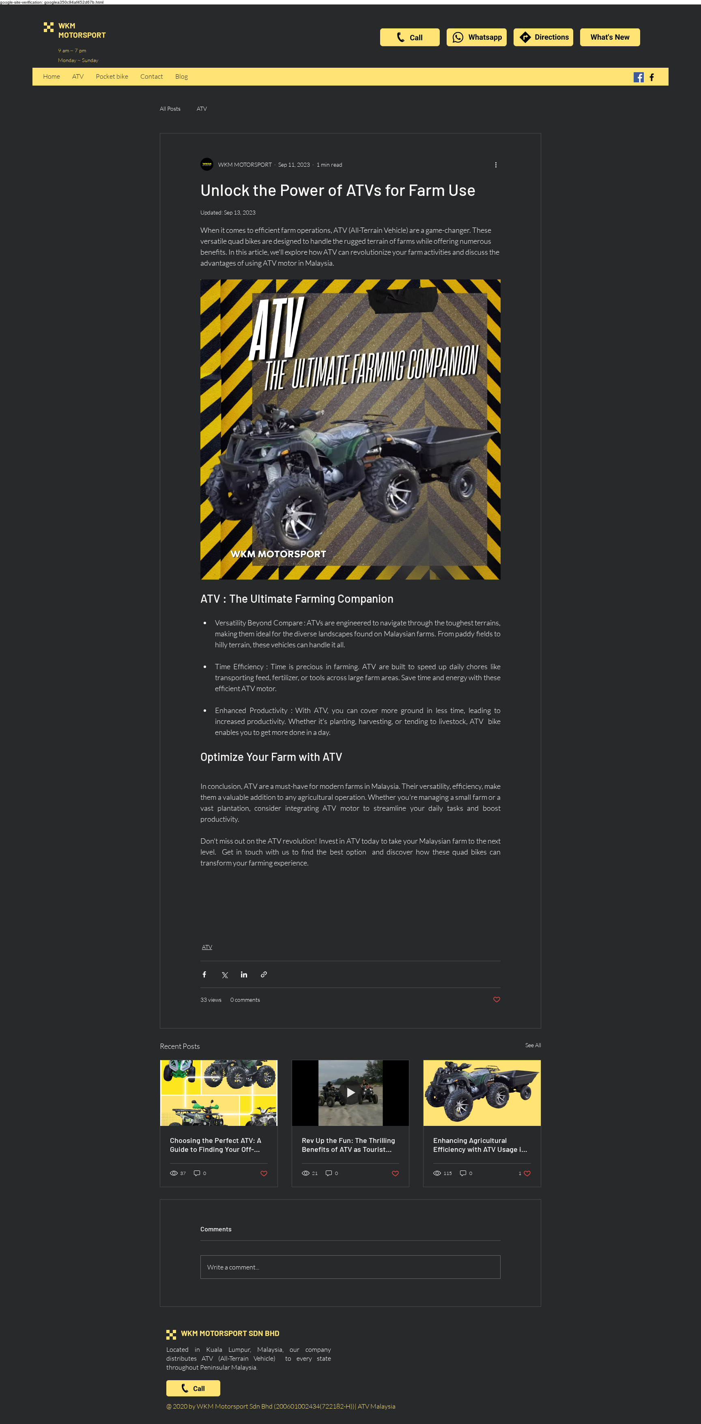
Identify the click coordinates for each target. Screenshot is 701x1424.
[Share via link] (264, 974)
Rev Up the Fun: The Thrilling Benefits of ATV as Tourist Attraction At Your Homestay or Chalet (348, 1144)
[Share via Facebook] (204, 974)
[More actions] (496, 164)
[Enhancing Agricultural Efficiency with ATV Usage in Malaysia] (482, 1093)
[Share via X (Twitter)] (224, 974)
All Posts (170, 108)
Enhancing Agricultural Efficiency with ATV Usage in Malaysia (479, 1144)
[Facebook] (639, 77)
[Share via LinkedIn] (244, 974)
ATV (202, 108)
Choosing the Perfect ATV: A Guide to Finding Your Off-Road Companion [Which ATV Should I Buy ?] (216, 1144)
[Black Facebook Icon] (652, 77)
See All (533, 1045)
